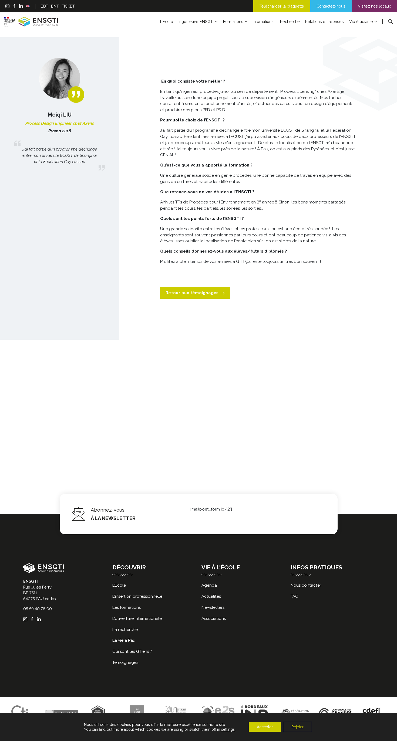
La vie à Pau (123, 640)
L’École (166, 21)
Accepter (265, 727)
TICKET (68, 6)
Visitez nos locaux (374, 6)
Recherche (290, 21)
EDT (44, 6)
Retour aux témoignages (192, 292)
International (264, 21)
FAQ (294, 596)
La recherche (125, 629)
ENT (55, 6)
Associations (213, 618)
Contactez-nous (331, 6)
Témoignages (125, 662)
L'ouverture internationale (137, 618)
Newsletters (212, 607)
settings (228, 729)
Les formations (126, 607)
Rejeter (297, 727)
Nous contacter (306, 585)
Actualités (211, 596)
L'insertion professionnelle (137, 596)
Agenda (209, 585)
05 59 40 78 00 (37, 608)
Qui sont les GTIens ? (132, 651)
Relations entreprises (324, 21)
